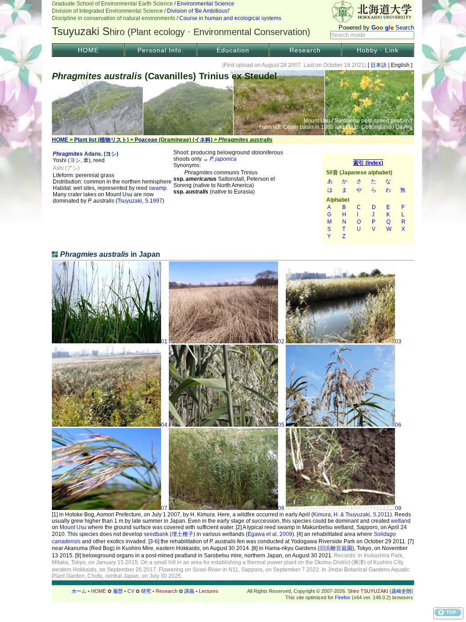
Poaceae (146, 140)
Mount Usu (73, 527)
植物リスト (113, 140)
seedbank (156, 534)
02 (281, 341)
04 (164, 425)
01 (164, 341)
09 (398, 508)
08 (281, 508)
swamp (158, 188)
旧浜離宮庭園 (335, 548)
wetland (400, 521)
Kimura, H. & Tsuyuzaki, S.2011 (351, 514)
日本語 (378, 65)
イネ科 (202, 140)
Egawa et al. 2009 (270, 534)
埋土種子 (182, 534)
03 (398, 341)
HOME (88, 50)
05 (281, 425)
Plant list (85, 140)
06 (398, 425)
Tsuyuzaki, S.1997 (139, 201)
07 (164, 508)
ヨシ (75, 160)
